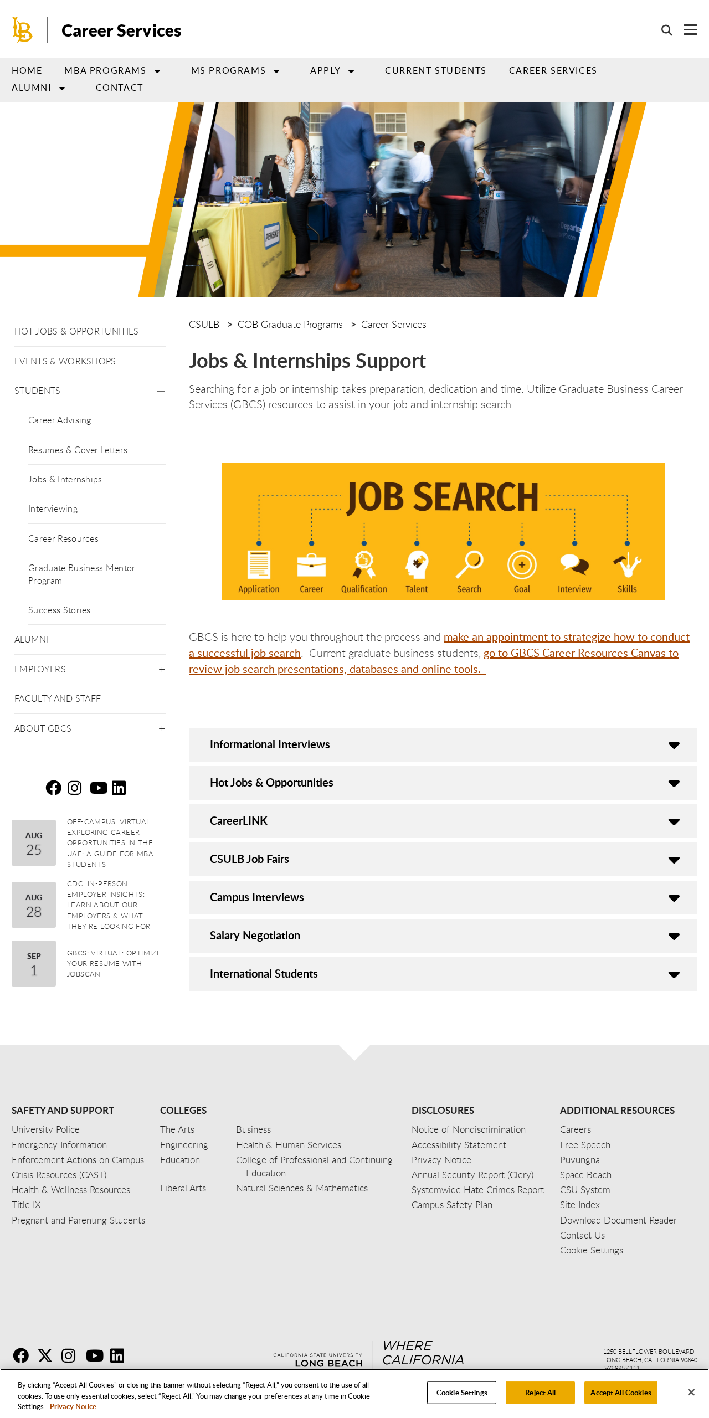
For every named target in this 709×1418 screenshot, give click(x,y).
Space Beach (586, 1174)
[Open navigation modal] (684, 29)
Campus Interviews (257, 897)
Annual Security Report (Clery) (472, 1174)
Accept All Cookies (620, 1392)
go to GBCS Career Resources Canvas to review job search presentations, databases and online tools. (434, 660)
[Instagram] (72, 1355)
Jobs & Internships (65, 479)
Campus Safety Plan (452, 1204)
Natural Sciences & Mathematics (302, 1187)
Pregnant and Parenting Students (78, 1220)
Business (253, 1129)
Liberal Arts (183, 1187)
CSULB (204, 324)
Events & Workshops (65, 361)
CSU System (585, 1189)
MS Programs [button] (228, 70)
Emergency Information (59, 1144)
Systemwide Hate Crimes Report (478, 1189)
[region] (354, 1393)
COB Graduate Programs (290, 324)
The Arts (177, 1129)
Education (180, 1159)
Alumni (32, 87)
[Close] (691, 1392)
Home (27, 70)
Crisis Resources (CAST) (59, 1174)
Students (37, 390)
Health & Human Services (288, 1144)
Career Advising (59, 420)
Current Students (436, 70)
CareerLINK (239, 820)
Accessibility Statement (459, 1144)
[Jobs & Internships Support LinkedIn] (122, 788)
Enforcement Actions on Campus (78, 1159)
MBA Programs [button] (105, 70)
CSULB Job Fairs (249, 858)
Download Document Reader (618, 1220)
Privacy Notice (73, 1406)
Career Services (121, 30)
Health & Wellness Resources (71, 1189)
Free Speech (585, 1144)
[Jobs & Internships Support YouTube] (100, 788)
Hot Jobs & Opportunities (76, 331)
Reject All (540, 1392)
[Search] (661, 30)
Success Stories (59, 610)
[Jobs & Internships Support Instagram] (78, 788)
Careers (575, 1129)
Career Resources (63, 538)
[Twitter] (48, 1355)
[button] (161, 388)
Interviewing (53, 508)
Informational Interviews (270, 744)
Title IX (26, 1204)
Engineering (184, 1144)
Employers (40, 669)
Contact (119, 87)
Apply (325, 70)
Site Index (580, 1204)
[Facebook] (24, 1355)
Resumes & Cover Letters (77, 450)
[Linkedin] (121, 1355)
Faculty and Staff (57, 698)
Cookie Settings (461, 1392)
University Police (46, 1129)
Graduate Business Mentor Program (82, 574)
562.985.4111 (621, 1368)
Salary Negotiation (255, 935)
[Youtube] (97, 1355)
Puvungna (580, 1159)
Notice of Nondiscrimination (469, 1129)
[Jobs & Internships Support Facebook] (55, 788)
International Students (264, 973)
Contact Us (582, 1235)
